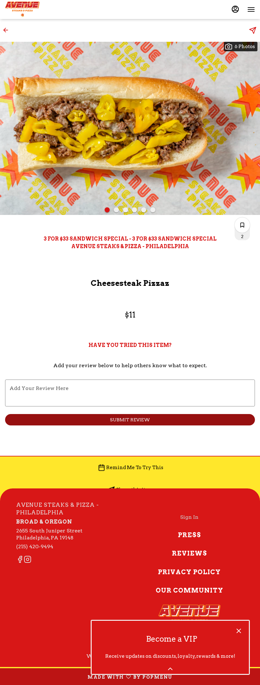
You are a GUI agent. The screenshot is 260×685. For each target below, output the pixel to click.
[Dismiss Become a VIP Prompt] (238, 630)
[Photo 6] (152, 209)
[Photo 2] (116, 209)
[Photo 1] (107, 209)
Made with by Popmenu (88, 676)
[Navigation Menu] (251, 9)
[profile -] (235, 9)
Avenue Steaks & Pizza (189, 619)
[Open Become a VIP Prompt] (170, 669)
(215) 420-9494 (34, 547)
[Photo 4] (134, 209)
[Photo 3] (125, 209)
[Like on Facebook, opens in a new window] (20, 560)
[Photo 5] (143, 209)
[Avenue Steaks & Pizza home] (33, 9)
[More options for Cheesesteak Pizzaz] (242, 225)
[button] (7, 30)
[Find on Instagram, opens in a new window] (27, 560)
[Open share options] (252, 30)
